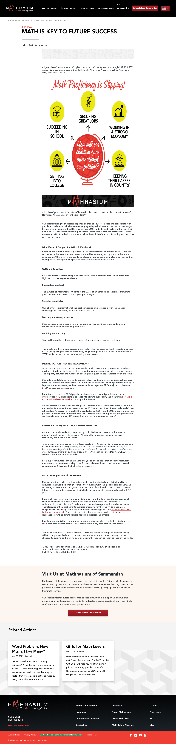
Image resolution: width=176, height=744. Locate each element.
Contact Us (81, 725)
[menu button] (165, 8)
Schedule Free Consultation (145, 8)
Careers (154, 706)
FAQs (153, 719)
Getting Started (49, 8)
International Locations (87, 719)
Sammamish (27, 21)
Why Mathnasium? (68, 8)
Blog (152, 725)
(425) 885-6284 (15, 720)
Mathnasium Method (86, 706)
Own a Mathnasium (105, 8)
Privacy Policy (30, 735)
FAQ (92, 8)
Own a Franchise (120, 719)
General (27, 27)
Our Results (118, 706)
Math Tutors (123, 725)
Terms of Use (92, 735)
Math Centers (14, 21)
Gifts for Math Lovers (85, 647)
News (36, 21)
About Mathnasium (121, 712)
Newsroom (155, 712)
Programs (83, 8)
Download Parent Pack (18, 726)
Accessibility (14, 735)
